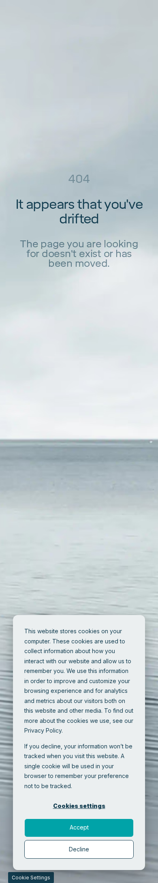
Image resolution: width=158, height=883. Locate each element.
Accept (79, 827)
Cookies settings (79, 805)
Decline (79, 849)
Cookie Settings (31, 877)
